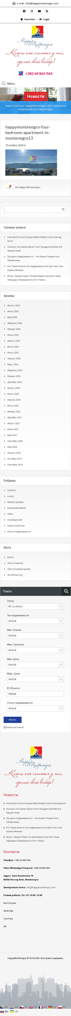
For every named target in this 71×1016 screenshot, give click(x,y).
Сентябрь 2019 (15, 464)
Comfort (11, 490)
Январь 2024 (14, 376)
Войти (10, 557)
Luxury (10, 496)
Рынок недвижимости (19, 531)
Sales (10, 514)
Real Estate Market (16, 508)
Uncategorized (14, 519)
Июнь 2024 (13, 352)
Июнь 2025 (13, 335)
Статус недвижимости (20, 702)
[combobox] (35, 606)
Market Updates (15, 502)
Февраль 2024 (14, 370)
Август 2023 (13, 388)
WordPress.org (15, 575)
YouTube (8, 918)
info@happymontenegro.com (42, 3)
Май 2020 (12, 447)
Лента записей (15, 563)
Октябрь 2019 (14, 458)
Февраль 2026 (14, 323)
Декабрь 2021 (14, 417)
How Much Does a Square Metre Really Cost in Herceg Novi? (36, 803)
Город (10, 600)
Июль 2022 (13, 405)
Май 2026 (12, 317)
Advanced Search (15, 727)
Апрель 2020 (14, 453)
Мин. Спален (14, 630)
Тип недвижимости (18, 615)
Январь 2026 (14, 329)
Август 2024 (13, 341)
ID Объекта (13, 688)
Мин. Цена (13, 659)
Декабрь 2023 (14, 382)
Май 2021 (12, 435)
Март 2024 (12, 364)
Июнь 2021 (13, 429)
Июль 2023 (13, 394)
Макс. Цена (13, 673)
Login (46, 19)
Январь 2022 (14, 411)
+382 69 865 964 (38, 73)
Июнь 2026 (13, 311)
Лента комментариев (18, 569)
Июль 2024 (13, 346)
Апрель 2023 (14, 399)
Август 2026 (13, 305)
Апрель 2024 (14, 358)
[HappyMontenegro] (35, 47)
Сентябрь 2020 (15, 441)
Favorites (29, 19)
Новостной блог (16, 525)
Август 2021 (13, 423)
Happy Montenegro (29, 187)
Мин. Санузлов (15, 644)
